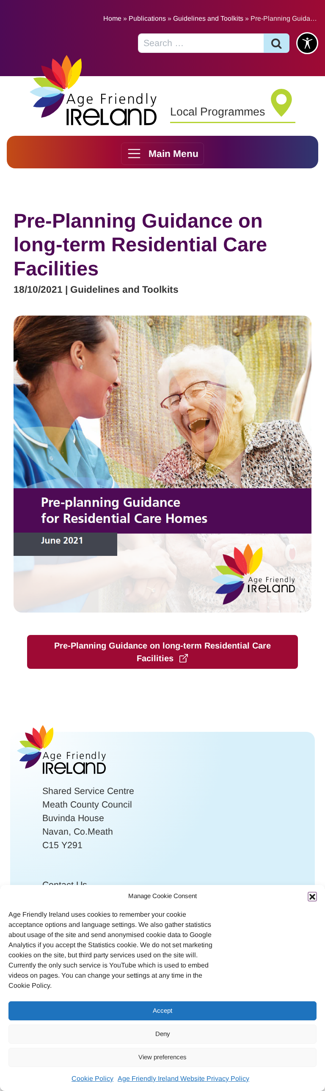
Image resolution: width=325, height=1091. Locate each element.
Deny (162, 1033)
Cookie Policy (92, 1078)
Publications (147, 18)
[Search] (276, 43)
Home (112, 18)
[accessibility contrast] (307, 43)
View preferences (162, 1057)
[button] (312, 896)
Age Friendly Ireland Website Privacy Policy (183, 1078)
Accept (162, 1010)
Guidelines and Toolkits (208, 18)
